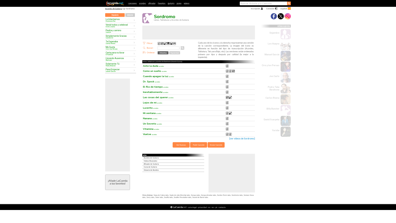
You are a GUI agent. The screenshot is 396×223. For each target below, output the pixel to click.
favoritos (161, 4)
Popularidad (174, 53)
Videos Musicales (150, 161)
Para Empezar (113, 70)
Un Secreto (152, 123)
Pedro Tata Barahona (273, 88)
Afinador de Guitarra (151, 164)
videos (186, 4)
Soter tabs (159, 197)
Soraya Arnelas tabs (208, 195)
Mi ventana (152, 113)
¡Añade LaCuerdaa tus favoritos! (117, 182)
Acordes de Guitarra (113, 8)
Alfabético (163, 53)
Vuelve (150, 134)
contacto (222, 207)
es (209, 207)
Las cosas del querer (158, 97)
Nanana (150, 118)
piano (179, 4)
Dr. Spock (151, 81)
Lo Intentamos (113, 20)
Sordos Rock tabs (224, 195)
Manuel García (272, 54)
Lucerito (150, 108)
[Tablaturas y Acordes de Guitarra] (115, 5)
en (213, 207)
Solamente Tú (112, 64)
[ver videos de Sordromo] (242, 138)
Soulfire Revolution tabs (182, 197)
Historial (130, 15)
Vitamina (151, 129)
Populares (115, 15)
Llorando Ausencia (115, 59)
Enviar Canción (216, 145)
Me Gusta (112, 48)
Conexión (270, 8)
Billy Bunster (273, 108)
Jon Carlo (274, 76)
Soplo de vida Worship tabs (180, 195)
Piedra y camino (113, 31)
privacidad (202, 207)
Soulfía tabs (168, 197)
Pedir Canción (198, 145)
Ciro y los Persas (270, 65)
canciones (132, 4)
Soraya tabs (195, 195)
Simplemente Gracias (116, 36)
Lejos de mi (152, 102)
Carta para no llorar (115, 53)
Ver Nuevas (181, 145)
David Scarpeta (271, 119)
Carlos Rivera (272, 98)
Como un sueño (155, 71)
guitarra (171, 4)
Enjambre (274, 33)
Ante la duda (153, 66)
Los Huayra (273, 43)
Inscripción (255, 8)
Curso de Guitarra (150, 167)
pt (216, 207)
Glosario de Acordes (151, 170)
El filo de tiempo (155, 87)
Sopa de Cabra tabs (161, 195)
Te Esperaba (112, 42)
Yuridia (275, 130)
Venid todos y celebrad (117, 25)
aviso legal (192, 207)
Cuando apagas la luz (158, 76)
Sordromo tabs (237, 195)
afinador (151, 4)
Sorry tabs (150, 197)
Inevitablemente (155, 92)
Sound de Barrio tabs (200, 197)
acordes (142, 4)
